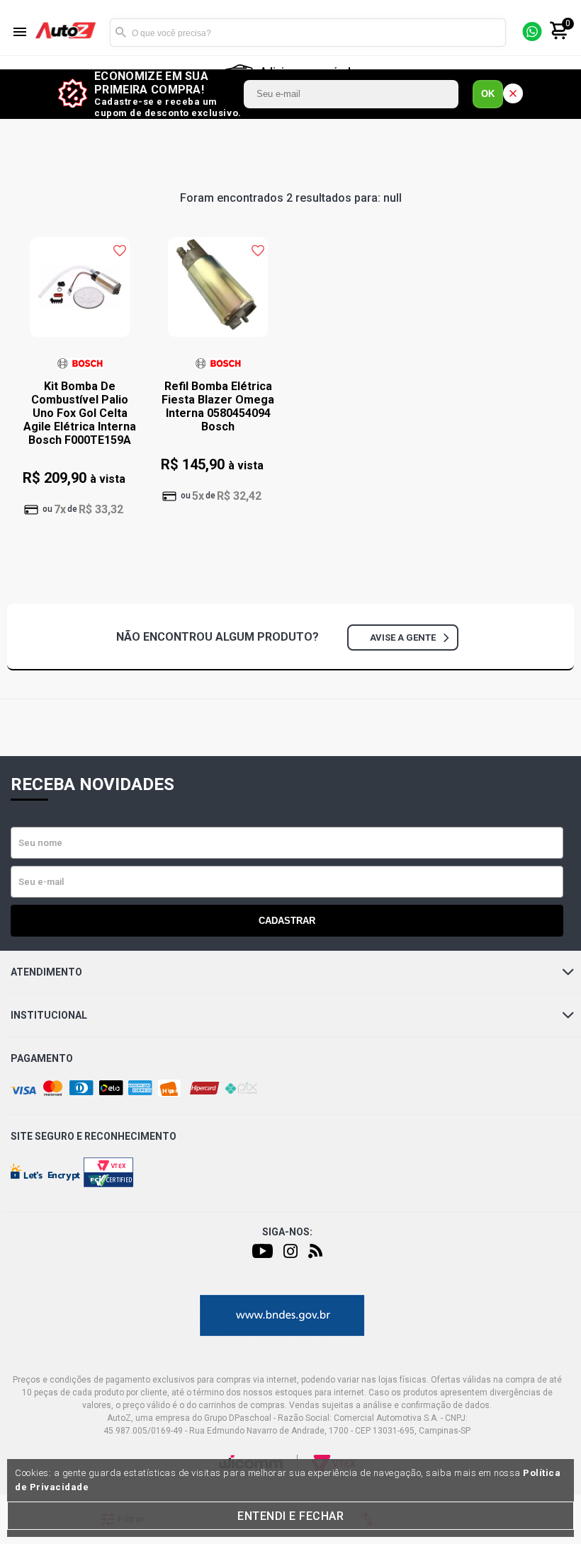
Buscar (120, 32)
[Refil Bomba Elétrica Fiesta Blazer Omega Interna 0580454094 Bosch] (218, 294)
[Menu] (20, 33)
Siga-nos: (287, 1232)
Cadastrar (287, 920)
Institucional (49, 1015)
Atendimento (46, 972)
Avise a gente (403, 637)
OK (488, 93)
